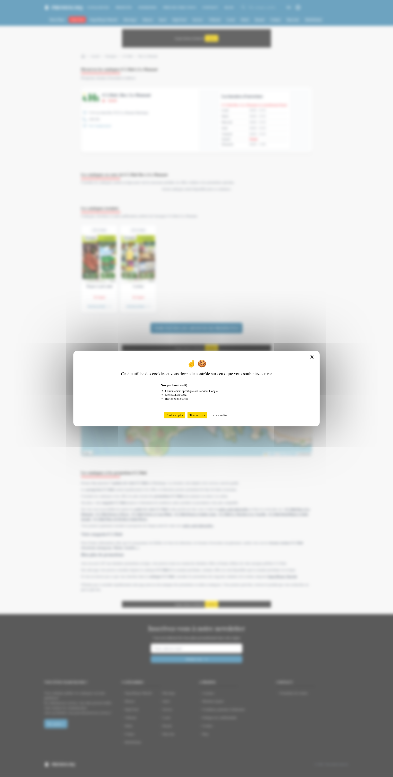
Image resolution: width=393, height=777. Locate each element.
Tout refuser (197, 415)
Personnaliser (220, 415)
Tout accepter (174, 415)
